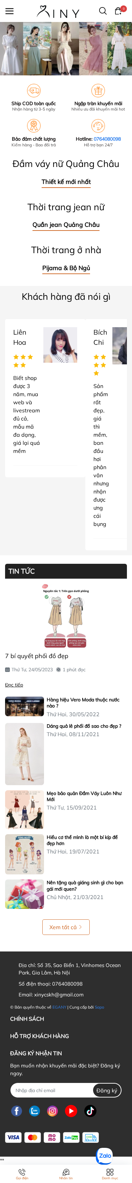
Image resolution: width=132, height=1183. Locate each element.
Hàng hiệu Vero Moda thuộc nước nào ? (83, 703)
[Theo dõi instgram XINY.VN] (52, 1110)
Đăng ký (106, 1090)
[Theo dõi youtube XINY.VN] (71, 1110)
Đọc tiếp (14, 685)
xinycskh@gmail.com (59, 994)
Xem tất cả (63, 927)
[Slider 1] (66, 48)
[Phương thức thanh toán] (52, 1137)
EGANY (59, 1007)
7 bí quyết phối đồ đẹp (36, 656)
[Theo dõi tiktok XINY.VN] (90, 1110)
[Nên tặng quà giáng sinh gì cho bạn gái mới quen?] (24, 894)
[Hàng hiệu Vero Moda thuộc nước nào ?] (24, 706)
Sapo (99, 1007)
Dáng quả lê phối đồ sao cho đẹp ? (84, 726)
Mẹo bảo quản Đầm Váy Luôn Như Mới (84, 796)
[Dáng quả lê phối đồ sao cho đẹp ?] (24, 754)
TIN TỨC (21, 571)
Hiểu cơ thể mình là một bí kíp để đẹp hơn (82, 840)
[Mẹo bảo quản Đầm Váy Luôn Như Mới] (24, 809)
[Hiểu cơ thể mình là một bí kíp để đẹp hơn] (24, 854)
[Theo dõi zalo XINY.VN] (34, 1110)
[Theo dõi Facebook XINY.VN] (16, 1110)
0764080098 (107, 139)
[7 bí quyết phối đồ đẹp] (66, 616)
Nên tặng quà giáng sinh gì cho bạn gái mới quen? (85, 885)
